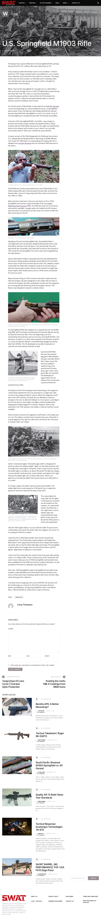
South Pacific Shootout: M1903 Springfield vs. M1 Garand (49, 765)
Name (10, 656)
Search (93, 878)
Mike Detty (41, 833)
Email (28, 656)
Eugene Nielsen (42, 874)
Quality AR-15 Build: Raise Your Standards (49, 796)
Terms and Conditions (90, 896)
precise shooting (25, 143)
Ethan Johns (41, 772)
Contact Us (70, 901)
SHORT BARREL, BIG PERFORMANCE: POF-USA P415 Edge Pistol (50, 867)
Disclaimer (69, 896)
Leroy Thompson (9, 50)
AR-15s (25, 583)
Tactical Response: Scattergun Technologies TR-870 (49, 826)
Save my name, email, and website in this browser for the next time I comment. (33, 665)
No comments (41, 712)
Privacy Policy (53, 896)
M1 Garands (54, 106)
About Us (34, 896)
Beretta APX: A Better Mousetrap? (47, 705)
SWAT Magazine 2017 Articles (89, 901)
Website (47, 656)
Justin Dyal (41, 710)
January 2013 (18, 597)
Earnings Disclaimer (55, 901)
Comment (11, 628)
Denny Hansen (41, 740)
